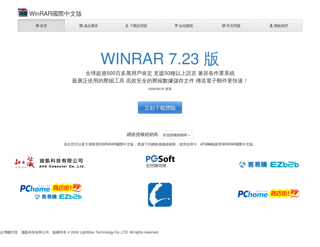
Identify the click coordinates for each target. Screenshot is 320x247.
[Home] (23, 12)
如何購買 (185, 25)
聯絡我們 (280, 25)
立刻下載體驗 (160, 107)
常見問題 (233, 25)
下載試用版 (138, 25)
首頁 (43, 25)
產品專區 (90, 25)
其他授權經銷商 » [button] (176, 134)
